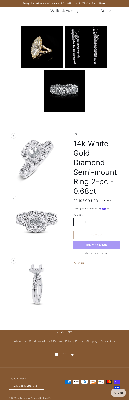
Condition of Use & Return (45, 341)
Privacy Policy (74, 341)
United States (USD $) (25, 386)
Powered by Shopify (41, 398)
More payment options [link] (97, 253)
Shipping (92, 341)
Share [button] (81, 262)
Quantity (78, 215)
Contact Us (108, 341)
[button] (10, 10)
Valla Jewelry (24, 398)
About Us (20, 341)
